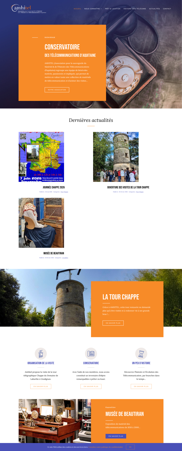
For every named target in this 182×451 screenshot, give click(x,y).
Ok (130, 447)
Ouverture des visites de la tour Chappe (128, 187)
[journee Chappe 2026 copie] (41, 133)
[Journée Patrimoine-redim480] (116, 133)
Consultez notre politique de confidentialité (105, 447)
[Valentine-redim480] (41, 199)
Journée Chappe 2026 (54, 187)
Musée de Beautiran (53, 253)
